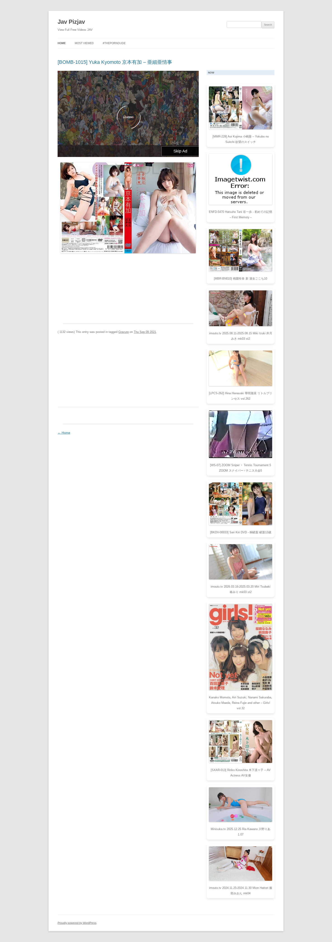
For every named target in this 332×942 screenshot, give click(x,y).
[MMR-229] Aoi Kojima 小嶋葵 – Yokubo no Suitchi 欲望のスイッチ (241, 139)
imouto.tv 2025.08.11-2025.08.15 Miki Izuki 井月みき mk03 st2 (240, 336)
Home (62, 43)
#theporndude (114, 43)
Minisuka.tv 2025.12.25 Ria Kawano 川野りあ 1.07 (240, 831)
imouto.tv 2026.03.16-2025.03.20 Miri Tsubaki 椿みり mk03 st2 (240, 589)
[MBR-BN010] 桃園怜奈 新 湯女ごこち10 (240, 278)
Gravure (123, 332)
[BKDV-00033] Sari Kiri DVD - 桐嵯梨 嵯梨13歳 (240, 532)
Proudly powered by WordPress (77, 923)
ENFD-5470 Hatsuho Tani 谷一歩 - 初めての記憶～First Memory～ (240, 214)
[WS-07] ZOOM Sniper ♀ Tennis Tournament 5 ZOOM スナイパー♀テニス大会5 (240, 467)
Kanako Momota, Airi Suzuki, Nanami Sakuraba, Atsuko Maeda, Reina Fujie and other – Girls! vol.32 (240, 703)
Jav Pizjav (71, 21)
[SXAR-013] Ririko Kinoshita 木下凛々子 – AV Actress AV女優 (241, 772)
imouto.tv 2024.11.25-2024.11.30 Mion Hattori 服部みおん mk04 (240, 890)
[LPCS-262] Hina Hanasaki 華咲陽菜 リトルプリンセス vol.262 (240, 396)
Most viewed (84, 43)
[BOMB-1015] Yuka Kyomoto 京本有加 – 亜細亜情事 (115, 62)
